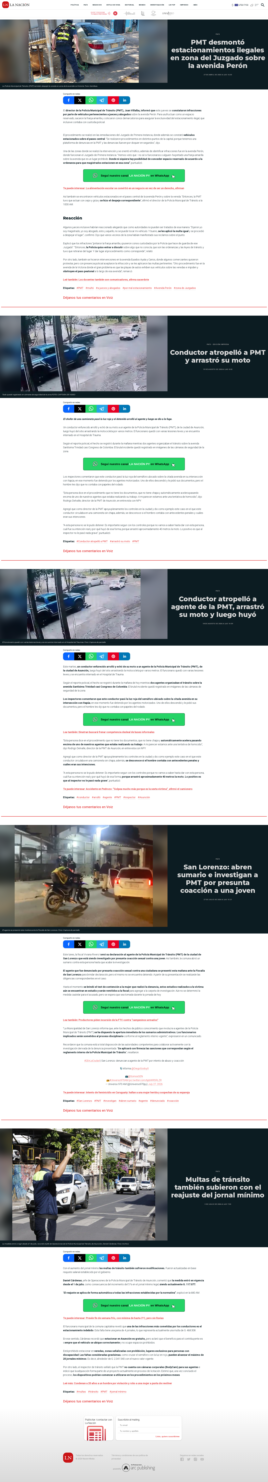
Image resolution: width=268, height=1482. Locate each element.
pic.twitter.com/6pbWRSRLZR (145, 1080)
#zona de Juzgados (185, 288)
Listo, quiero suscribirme (168, 1436)
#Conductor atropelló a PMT (92, 541)
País (218, 34)
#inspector (129, 797)
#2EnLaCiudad (92, 1060)
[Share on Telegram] (102, 100)
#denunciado (157, 1100)
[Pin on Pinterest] (113, 100)
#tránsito (93, 1391)
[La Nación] (15, 4)
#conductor (83, 797)
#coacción (173, 1100)
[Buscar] (263, 5)
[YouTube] (202, 1459)
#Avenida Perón (163, 288)
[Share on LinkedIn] (124, 100)
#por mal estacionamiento (137, 288)
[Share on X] (79, 100)
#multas (81, 1391)
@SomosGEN (135, 1076)
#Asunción (144, 797)
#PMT (79, 288)
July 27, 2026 (155, 1084)
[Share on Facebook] (68, 100)
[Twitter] (188, 1459)
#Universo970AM (118, 1080)
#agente (107, 797)
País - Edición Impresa (218, 344)
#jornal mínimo (118, 1391)
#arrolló (96, 797)
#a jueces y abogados (108, 288)
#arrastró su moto (120, 541)
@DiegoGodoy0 (140, 1068)
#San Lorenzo (84, 1100)
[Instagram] (195, 1459)
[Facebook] (182, 1459)
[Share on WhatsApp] (91, 100)
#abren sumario (127, 1100)
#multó (90, 288)
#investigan (109, 1100)
